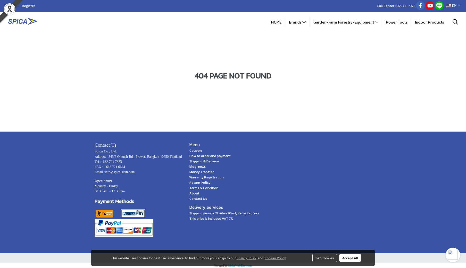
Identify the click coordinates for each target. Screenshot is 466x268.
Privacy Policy (246, 258)
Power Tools (397, 22)
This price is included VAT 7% (211, 218)
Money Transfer (201, 172)
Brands (295, 22)
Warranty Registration (206, 177)
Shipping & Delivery (204, 161)
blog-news (197, 166)
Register (28, 5)
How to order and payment (210, 156)
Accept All (350, 258)
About (194, 193)
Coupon (195, 150)
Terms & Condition (203, 188)
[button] (455, 21)
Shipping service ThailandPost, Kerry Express (224, 213)
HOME (276, 22)
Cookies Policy (275, 258)
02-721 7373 (405, 5)
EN (454, 6)
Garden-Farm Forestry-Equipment (344, 22)
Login (10, 5)
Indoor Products (429, 22)
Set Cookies (325, 258)
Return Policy (199, 182)
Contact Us (198, 198)
